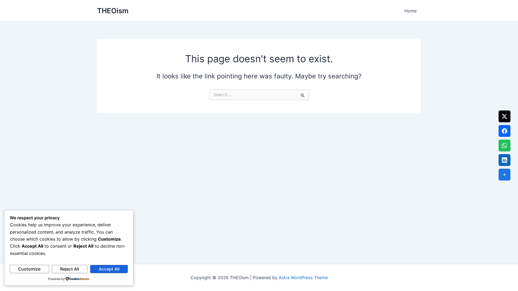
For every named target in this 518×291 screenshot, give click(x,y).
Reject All (69, 269)
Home (410, 10)
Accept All (109, 269)
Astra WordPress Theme (303, 277)
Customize (29, 269)
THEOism (112, 10)
